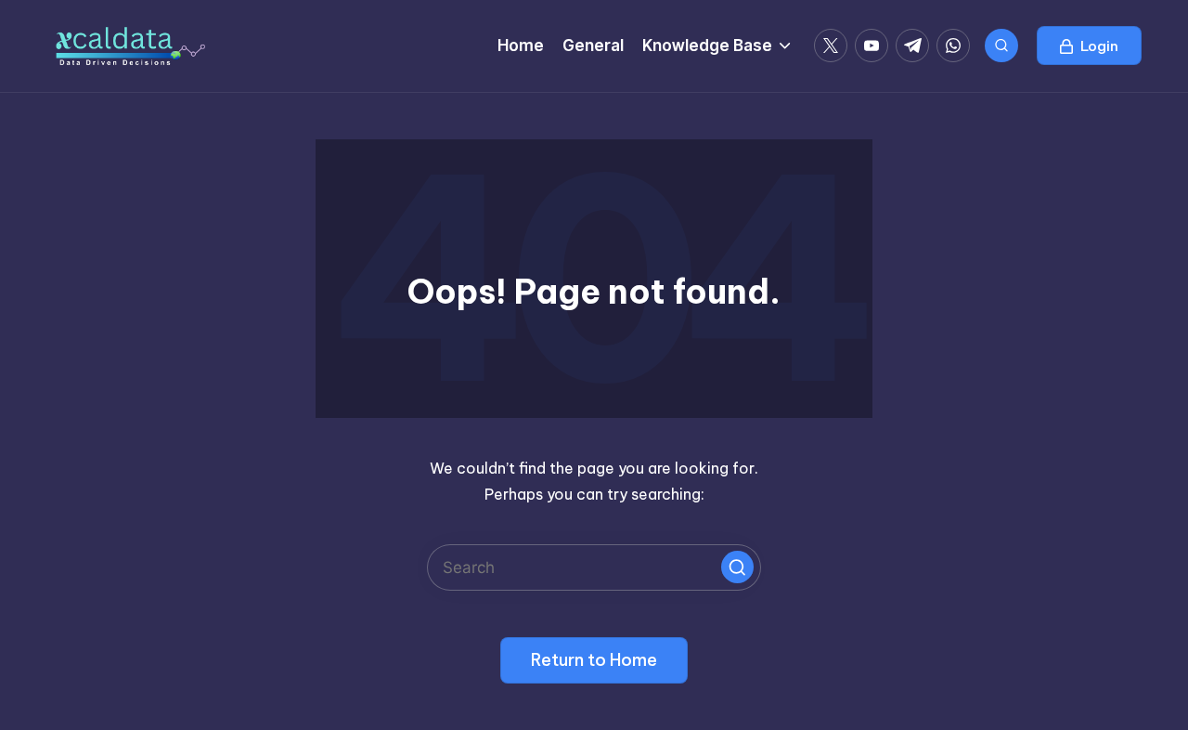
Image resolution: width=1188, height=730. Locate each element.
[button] (1089, 45)
